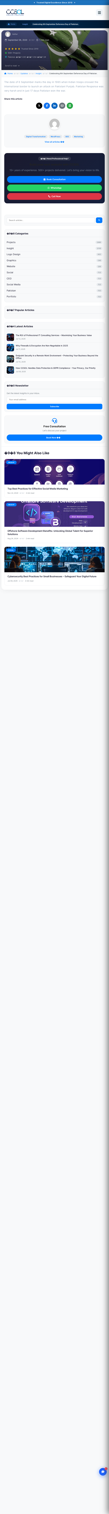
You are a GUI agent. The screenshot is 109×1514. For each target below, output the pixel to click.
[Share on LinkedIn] (54, 106)
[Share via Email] (62, 106)
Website (11, 266)
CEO (9, 278)
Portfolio (11, 296)
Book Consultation (56, 179)
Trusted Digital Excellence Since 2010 (54, 2)
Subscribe (54, 406)
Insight (25, 24)
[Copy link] (70, 106)
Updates (24, 73)
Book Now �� (53, 437)
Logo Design (13, 254)
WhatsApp (56, 188)
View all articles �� (54, 142)
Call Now (56, 196)
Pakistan (11, 290)
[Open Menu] (99, 12)
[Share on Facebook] (47, 106)
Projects (11, 242)
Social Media (13, 284)
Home (10, 73)
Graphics (11, 260)
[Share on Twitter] (39, 106)
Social (10, 272)
